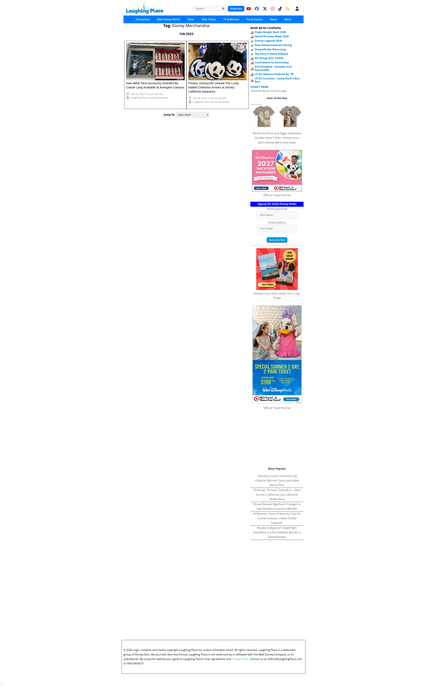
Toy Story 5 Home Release (271, 54)
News (273, 19)
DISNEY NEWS (259, 87)
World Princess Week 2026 (272, 36)
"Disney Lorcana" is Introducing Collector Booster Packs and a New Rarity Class (277, 480)
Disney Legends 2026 (268, 41)
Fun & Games (254, 19)
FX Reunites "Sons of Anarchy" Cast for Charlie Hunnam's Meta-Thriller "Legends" (277, 518)
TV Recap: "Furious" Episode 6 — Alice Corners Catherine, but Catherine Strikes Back (277, 494)
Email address (277, 222)
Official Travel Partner (277, 195)
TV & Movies (231, 19)
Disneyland (143, 19)
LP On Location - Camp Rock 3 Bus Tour (277, 80)
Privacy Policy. (240, 659)
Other (190, 19)
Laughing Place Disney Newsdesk (149, 97)
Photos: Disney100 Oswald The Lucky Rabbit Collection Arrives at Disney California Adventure (213, 87)
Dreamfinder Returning (270, 49)
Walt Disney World (168, 19)
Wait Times (209, 19)
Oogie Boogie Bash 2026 (270, 32)
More (288, 19)
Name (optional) (277, 209)
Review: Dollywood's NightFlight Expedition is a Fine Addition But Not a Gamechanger (277, 532)
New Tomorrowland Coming (273, 45)
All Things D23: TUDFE (269, 58)
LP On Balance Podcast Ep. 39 (274, 74)
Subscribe (236, 8)
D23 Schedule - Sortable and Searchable (273, 68)
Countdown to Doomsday (272, 62)
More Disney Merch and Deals (277, 142)
